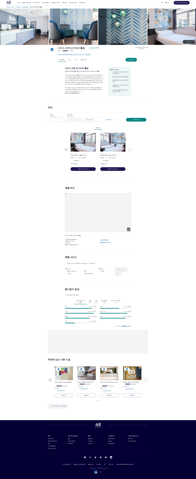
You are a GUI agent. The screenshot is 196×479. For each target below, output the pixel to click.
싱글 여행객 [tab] (104, 301)
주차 (117, 274)
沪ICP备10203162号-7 (102, 468)
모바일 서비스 (111, 438)
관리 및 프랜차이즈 (52, 441)
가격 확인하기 (131, 59)
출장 (69, 438)
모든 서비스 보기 (121, 269)
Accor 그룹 (50, 438)
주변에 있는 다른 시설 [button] (59, 359)
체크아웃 (70, 115)
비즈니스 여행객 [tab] (115, 301)
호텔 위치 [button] (70, 188)
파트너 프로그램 (52, 448)
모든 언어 (90, 443)
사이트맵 (90, 441)
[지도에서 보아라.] (98, 212)
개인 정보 (98, 464)
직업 (49, 443)
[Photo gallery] (98, 27)
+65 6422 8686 (104, 240)
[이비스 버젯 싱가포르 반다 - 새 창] (86, 373)
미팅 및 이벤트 (71, 441)
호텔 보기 (63, 395)
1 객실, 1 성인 (89, 119)
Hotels (8, 7)
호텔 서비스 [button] (71, 257)
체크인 (53, 115)
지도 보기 (88, 54)
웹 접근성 (90, 438)
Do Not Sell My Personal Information (124, 464)
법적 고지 (111, 464)
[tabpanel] (98, 153)
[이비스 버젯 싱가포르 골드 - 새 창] (132, 373)
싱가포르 (18, 7)
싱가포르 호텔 (25, 7)
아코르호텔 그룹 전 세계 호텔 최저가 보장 (141, 48)
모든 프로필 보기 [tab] (80, 301)
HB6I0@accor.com (105, 242)
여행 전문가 (71, 443)
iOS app (110, 441)
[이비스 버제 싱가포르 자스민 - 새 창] (109, 373)
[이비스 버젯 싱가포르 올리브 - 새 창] (64, 373)
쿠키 (105, 464)
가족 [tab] (96, 301)
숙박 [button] (50, 107)
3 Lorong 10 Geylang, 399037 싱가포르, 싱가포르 (71, 54)
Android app (111, 443)
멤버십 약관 (90, 464)
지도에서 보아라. (61, 390)
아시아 (12, 7)
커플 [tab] (90, 301)
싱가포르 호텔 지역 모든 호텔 (58, 406)
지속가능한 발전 (52, 446)
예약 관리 (130, 438)
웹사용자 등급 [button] (72, 289)
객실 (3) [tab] (98, 127)
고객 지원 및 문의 (132, 441)
